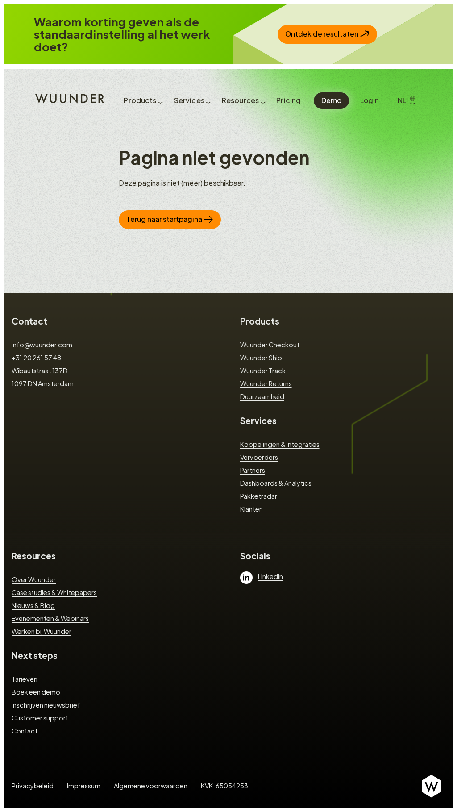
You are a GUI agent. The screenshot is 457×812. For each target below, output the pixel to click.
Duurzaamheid (262, 396)
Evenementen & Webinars (50, 618)
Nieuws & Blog (33, 605)
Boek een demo (36, 692)
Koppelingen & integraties (280, 444)
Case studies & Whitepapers (54, 592)
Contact (29, 321)
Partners (252, 470)
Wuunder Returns (266, 383)
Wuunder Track (263, 370)
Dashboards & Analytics (276, 483)
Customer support (40, 718)
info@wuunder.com (42, 345)
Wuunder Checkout (269, 345)
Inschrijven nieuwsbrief (46, 705)
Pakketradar (258, 496)
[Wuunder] (68, 97)
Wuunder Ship (261, 358)
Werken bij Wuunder (41, 631)
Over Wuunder (34, 579)
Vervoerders (259, 457)
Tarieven (24, 679)
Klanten (251, 509)
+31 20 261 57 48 (36, 358)
